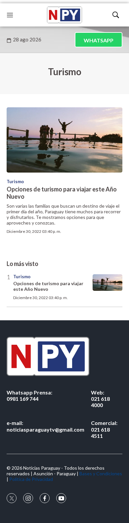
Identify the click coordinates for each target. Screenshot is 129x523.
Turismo (15, 181)
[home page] (64, 15)
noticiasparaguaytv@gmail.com (45, 426)
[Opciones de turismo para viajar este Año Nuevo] (64, 140)
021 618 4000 (100, 398)
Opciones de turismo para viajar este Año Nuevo (62, 192)
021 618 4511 (104, 429)
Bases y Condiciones (100, 473)
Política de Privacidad (31, 479)
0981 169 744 (29, 395)
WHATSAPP (98, 40)
